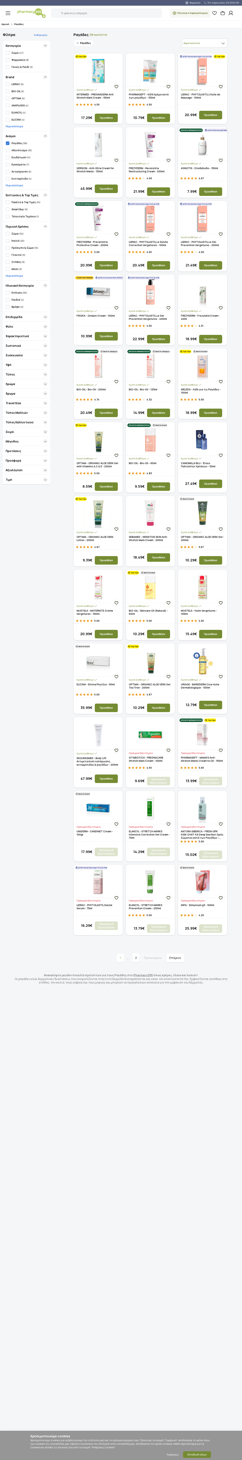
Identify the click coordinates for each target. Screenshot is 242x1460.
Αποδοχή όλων (197, 1454)
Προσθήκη (106, 117)
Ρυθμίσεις (173, 1454)
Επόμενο (175, 958)
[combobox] (204, 43)
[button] (53, 11)
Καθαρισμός (40, 35)
